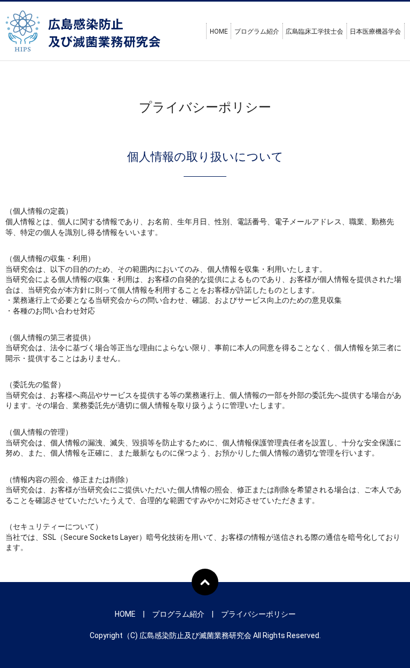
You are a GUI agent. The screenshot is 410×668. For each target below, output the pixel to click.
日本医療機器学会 (375, 31)
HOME (219, 31)
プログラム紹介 (256, 31)
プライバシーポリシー (258, 614)
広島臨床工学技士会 (314, 31)
